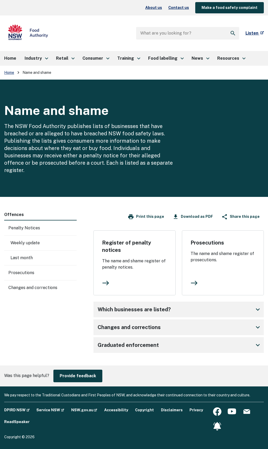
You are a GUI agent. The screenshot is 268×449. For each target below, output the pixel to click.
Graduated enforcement (180, 345)
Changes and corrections (32, 287)
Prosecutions (21, 272)
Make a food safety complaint (230, 7)
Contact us (178, 7)
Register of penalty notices (126, 246)
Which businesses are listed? (180, 309)
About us (153, 7)
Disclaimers (172, 410)
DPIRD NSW (17, 410)
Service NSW (50, 410)
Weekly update (25, 242)
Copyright (144, 410)
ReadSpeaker (17, 422)
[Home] (28, 33)
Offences (14, 214)
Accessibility (116, 410)
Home (9, 72)
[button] (36, 58)
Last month (21, 257)
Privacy (196, 410)
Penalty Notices (24, 227)
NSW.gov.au (84, 410)
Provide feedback (78, 375)
